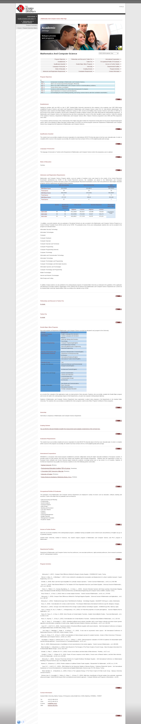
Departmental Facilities (113, 66)
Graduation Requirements (85, 71)
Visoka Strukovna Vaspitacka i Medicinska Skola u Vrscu (56, 477)
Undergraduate (31, 16)
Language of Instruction (59, 66)
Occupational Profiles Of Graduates (110, 61)
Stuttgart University (46, 465)
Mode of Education (60, 69)
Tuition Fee (89, 61)
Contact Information (114, 71)
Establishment (61, 61)
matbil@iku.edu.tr (52, 703)
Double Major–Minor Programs (84, 64)
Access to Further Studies (113, 64)
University (43, 474)
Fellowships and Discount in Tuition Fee (81, 59)
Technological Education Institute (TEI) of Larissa (55, 468)
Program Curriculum (31, 25)
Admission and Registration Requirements (54, 71)
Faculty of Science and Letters (26, 18)
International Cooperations (113, 59)
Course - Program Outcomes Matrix (27, 28)
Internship (89, 66)
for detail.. (42, 304)
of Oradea (49, 474)
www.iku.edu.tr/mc (53, 705)
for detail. (42, 317)
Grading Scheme (87, 69)
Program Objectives (60, 59)
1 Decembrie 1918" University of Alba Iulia (52, 471)
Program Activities (115, 69)
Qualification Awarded (59, 64)
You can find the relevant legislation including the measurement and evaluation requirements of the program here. (70, 428)
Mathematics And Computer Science (27, 22)
